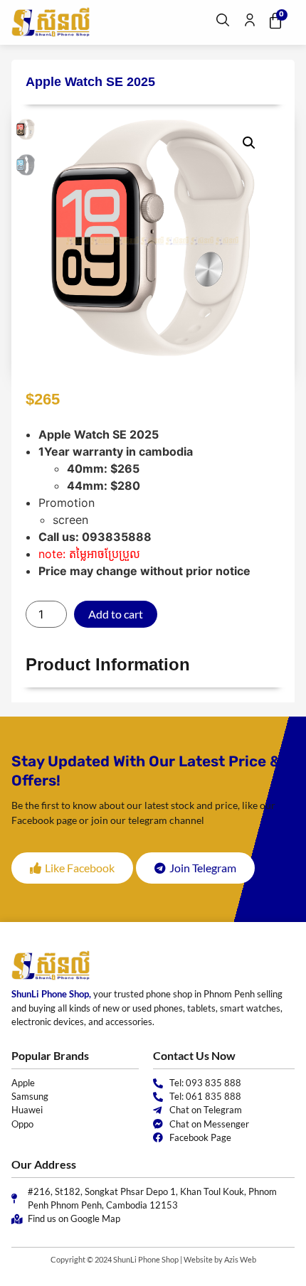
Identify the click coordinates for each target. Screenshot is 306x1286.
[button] (249, 143)
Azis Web (240, 1259)
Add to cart (115, 614)
